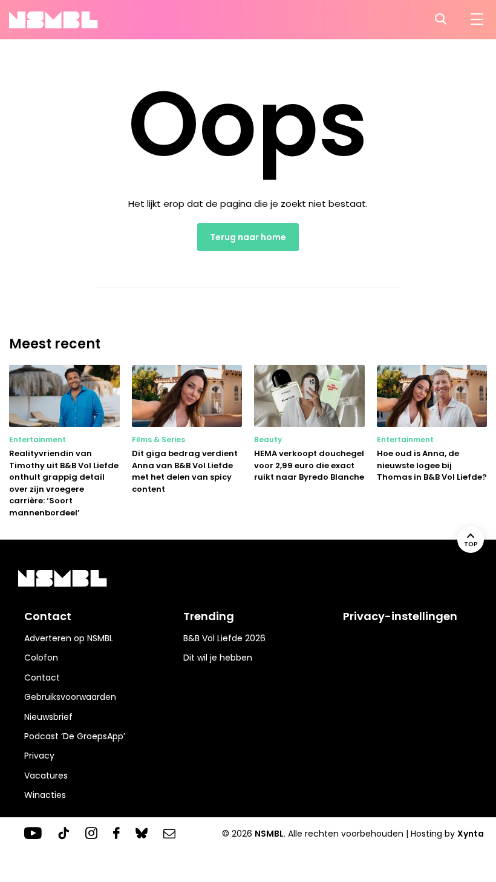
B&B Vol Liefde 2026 (224, 638)
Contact (42, 677)
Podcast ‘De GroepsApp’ (74, 736)
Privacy (39, 756)
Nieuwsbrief (48, 717)
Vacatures (46, 775)
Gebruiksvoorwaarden (70, 697)
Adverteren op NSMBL (68, 638)
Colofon (41, 658)
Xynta (470, 834)
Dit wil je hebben (217, 658)
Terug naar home (248, 237)
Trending (208, 616)
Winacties (45, 795)
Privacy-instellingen (400, 616)
